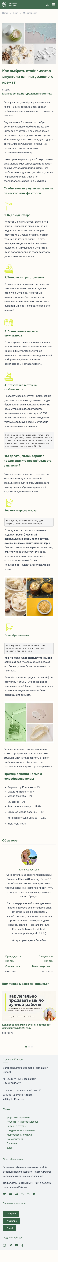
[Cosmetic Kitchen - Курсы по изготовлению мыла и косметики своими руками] (12, 4)
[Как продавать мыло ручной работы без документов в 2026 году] (29, 1005)
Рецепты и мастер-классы (22, 1121)
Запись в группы (16, 1126)
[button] (26, 1047)
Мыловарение (30, 13)
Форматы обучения (18, 1117)
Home (5, 13)
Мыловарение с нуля (19, 1134)
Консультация (15, 1139)
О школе (12, 1143)
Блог (15, 13)
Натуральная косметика (36, 93)
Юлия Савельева (29, 869)
